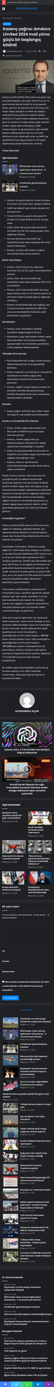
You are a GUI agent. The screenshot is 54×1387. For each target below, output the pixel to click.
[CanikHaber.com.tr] (27, 8)
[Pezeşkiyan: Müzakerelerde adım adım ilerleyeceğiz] (40, 878)
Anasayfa (9, 18)
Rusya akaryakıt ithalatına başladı (11, 888)
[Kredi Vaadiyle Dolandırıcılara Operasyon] (40, 818)
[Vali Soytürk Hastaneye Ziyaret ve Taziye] (10, 1219)
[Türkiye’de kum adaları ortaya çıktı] (10, 1108)
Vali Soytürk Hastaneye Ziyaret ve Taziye (32, 1216)
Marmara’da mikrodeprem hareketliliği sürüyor (33, 1058)
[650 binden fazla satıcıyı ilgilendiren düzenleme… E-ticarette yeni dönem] (9, 170)
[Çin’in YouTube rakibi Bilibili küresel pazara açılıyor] (10, 1085)
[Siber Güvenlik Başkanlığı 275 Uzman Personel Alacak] (10, 1181)
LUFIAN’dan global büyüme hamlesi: (22, 2)
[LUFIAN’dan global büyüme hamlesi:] (9, 186)
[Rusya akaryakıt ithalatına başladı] (14, 878)
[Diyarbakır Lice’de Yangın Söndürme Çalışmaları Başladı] (10, 1022)
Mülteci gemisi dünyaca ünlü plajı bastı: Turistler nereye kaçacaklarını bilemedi (34, 1205)
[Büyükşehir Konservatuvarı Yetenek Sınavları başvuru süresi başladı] (10, 1072)
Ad (4, 951)
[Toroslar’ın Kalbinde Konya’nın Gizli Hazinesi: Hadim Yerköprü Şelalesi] (10, 1256)
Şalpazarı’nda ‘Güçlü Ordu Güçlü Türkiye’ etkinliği (33, 1154)
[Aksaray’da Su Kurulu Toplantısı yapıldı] (14, 846)
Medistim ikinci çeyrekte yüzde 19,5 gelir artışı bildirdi (12, 815)
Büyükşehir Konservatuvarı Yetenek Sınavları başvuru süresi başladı (33, 1071)
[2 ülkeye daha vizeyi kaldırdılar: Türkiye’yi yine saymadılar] (10, 1243)
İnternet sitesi (8, 971)
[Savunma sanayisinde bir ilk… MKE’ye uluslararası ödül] (10, 1231)
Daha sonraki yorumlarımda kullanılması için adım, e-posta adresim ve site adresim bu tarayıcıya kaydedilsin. (26, 986)
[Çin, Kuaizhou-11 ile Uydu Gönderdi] (10, 1120)
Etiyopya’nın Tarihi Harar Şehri (35, 1189)
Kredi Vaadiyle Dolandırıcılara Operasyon (35, 830)
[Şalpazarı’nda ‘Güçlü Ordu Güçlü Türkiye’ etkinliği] (10, 1157)
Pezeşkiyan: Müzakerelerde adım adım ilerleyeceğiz (38, 890)
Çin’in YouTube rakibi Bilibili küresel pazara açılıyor (34, 1083)
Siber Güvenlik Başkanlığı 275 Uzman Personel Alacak (35, 1179)
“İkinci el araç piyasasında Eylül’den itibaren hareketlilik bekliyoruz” (39, 860)
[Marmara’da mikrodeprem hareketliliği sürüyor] (10, 1060)
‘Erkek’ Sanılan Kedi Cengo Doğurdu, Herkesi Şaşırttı (33, 1130)
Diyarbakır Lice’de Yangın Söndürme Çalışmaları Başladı (35, 1020)
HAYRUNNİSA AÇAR (14, 51)
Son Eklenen (27, 1010)
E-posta (6, 961)
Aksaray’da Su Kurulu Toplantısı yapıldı (13, 857)
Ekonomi (18, 18)
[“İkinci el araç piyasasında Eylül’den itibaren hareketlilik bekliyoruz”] (40, 846)
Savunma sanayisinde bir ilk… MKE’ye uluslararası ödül (35, 1229)
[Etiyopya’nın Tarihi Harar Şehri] (10, 1193)
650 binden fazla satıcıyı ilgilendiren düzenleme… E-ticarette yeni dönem (33, 170)
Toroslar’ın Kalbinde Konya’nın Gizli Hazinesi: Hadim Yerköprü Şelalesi (35, 1255)
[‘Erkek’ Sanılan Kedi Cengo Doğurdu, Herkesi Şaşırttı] (10, 1132)
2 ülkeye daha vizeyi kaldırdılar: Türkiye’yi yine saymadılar (33, 1242)
